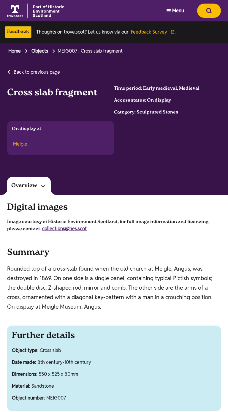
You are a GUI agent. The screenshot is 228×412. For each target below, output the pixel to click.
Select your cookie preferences (39, 397)
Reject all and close (37, 381)
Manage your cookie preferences (56, 317)
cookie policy (169, 349)
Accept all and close (37, 366)
